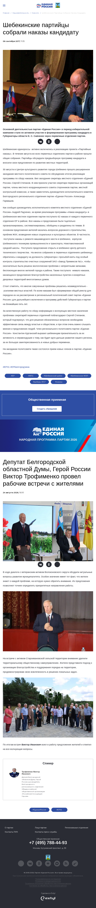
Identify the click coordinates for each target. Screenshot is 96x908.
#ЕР (12, 376)
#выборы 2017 (39, 382)
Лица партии (40, 828)
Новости (35, 13)
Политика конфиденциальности (48, 881)
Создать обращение (47, 409)
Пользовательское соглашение (48, 879)
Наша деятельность (20, 13)
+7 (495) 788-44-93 (48, 842)
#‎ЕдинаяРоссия (39, 810)
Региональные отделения (76, 828)
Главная (6, 13)
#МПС (31, 376)
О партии (9, 828)
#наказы (58, 382)
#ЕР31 (6, 367)
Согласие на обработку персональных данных (48, 886)
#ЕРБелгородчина (19, 367)
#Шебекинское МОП (79, 376)
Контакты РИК (11, 832)
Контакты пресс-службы (46, 832)
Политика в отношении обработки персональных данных (48, 883)
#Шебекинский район (53, 376)
